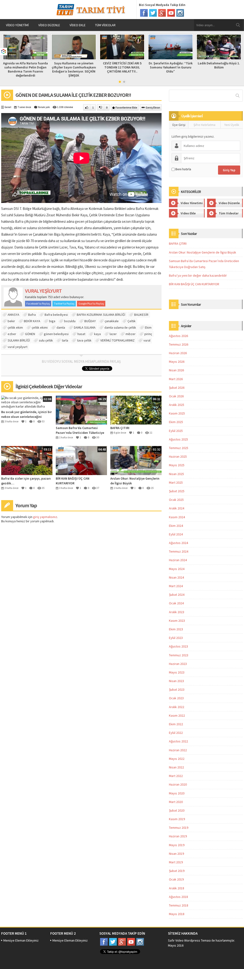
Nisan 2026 (176, 370)
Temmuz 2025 (178, 448)
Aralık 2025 (176, 405)
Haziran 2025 (178, 456)
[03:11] (26, 460)
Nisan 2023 (176, 681)
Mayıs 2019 (176, 845)
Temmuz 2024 (178, 551)
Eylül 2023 (176, 638)
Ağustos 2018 (178, 897)
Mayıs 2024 (176, 569)
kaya (97, 334)
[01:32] (136, 460)
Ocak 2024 (176, 603)
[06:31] (136, 410)
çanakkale (112, 321)
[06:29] (81, 410)
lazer (113, 334)
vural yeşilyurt (17, 347)
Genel (8, 107)
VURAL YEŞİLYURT (43, 290)
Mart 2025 (176, 482)
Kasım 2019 (177, 819)
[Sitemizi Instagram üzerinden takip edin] (180, 13)
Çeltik (131, 321)
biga (52, 321)
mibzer (131, 334)
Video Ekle (78, 25)
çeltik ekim (15, 327)
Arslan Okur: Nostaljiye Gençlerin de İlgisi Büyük (134, 480)
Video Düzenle (49, 25)
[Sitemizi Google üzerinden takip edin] (162, 13)
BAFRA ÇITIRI (119, 428)
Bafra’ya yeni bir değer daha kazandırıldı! (198, 275)
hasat (81, 334)
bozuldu (70, 321)
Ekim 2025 (176, 422)
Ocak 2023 (176, 698)
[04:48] (81, 460)
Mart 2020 (176, 802)
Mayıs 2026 (176, 361)
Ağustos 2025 (178, 439)
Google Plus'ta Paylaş (91, 303)
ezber (12, 334)
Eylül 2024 (176, 534)
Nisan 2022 (176, 767)
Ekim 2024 (176, 525)
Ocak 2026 (176, 396)
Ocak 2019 (176, 879)
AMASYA (13, 314)
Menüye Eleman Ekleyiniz (21, 940)
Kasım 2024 (177, 517)
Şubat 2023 (176, 689)
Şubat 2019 (176, 871)
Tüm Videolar (105, 25)
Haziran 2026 (178, 353)
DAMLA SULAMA (85, 327)
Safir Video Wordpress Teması (189, 940)
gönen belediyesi (56, 334)
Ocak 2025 (176, 499)
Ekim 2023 (176, 629)
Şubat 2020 (176, 810)
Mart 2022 (176, 776)
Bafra (32, 314)
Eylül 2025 (176, 431)
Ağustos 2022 (178, 741)
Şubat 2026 (176, 387)
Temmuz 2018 (178, 905)
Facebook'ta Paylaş (38, 303)
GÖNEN (30, 334)
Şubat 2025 (176, 491)
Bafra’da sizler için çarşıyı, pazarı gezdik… (26, 480)
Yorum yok (44, 107)
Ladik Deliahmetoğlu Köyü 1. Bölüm (219, 65)
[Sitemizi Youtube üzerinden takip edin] (171, 13)
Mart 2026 (176, 379)
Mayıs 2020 (176, 793)
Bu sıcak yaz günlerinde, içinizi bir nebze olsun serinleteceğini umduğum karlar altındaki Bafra (26, 414)
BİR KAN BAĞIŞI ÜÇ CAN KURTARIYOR (72, 480)
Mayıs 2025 (176, 465)
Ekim (148, 327)
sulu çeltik (46, 340)
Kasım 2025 (177, 413)
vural (146, 340)
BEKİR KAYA (32, 321)
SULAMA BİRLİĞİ (19, 340)
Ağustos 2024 (178, 543)
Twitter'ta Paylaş (64, 303)
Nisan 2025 (176, 474)
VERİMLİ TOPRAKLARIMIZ (117, 340)
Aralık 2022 (176, 707)
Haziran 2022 (178, 750)
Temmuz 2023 (178, 655)
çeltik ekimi (40, 327)
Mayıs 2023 (176, 672)
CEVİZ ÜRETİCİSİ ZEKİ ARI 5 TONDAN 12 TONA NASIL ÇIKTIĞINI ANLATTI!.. (122, 67)
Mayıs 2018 (176, 914)
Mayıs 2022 (176, 759)
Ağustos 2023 (178, 646)
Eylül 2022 (176, 733)
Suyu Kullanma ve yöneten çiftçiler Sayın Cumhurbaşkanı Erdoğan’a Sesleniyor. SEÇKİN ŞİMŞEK (74, 69)
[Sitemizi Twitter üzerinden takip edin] (153, 13)
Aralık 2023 (176, 612)
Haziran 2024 (178, 560)
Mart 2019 (176, 862)
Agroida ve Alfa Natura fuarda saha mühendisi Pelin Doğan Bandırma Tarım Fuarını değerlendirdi (25, 69)
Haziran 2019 (178, 836)
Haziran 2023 (178, 664)
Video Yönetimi (17, 25)
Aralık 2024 (176, 508)
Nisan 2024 (176, 577)
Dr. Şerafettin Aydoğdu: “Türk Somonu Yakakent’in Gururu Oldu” (171, 67)
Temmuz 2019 (178, 827)
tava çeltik (84, 340)
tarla (65, 340)
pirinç (148, 334)
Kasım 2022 (177, 715)
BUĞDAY (90, 321)
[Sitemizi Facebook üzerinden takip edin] (144, 13)
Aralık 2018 (176, 888)
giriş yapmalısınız (45, 517)
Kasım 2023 (177, 620)
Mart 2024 (176, 586)
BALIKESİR (141, 314)
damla (60, 327)
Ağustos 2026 (178, 336)
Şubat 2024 (176, 594)
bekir (11, 321)
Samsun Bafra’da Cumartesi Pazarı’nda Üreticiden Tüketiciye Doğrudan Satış (80, 430)
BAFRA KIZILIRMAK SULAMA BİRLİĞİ (101, 314)
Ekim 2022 (176, 724)
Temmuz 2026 (178, 344)
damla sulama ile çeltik (120, 327)
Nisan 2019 (176, 853)
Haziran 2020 (178, 784)
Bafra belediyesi (56, 314)
